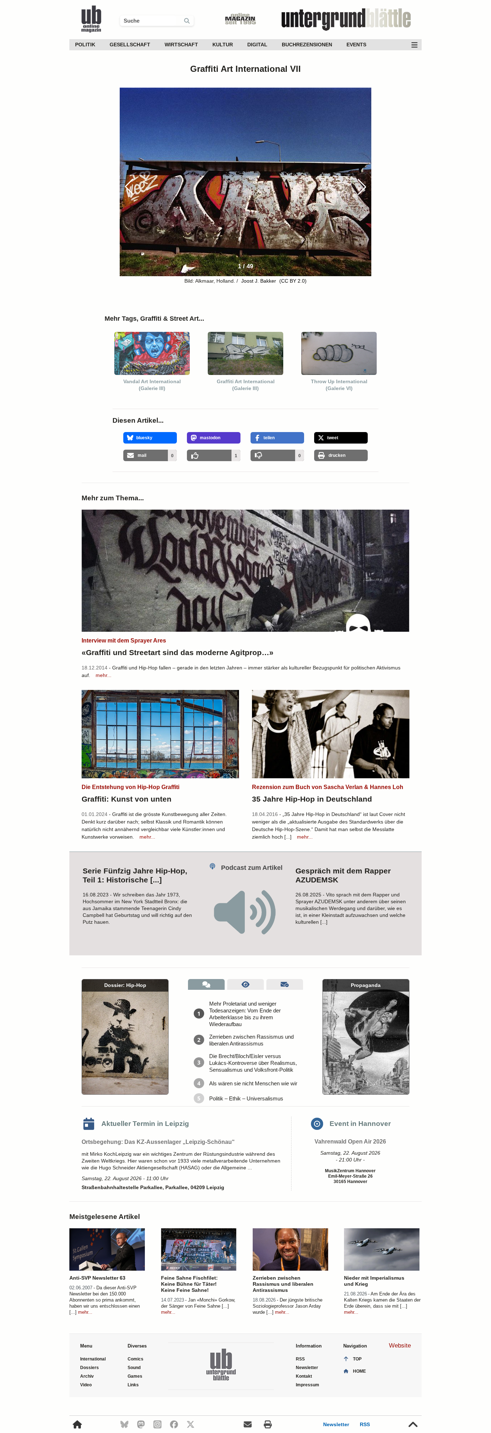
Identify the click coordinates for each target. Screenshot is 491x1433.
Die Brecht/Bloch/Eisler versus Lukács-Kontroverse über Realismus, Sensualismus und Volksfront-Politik (253, 1063)
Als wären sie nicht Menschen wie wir (253, 1083)
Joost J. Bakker (259, 281)
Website (400, 1345)
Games (135, 1376)
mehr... (103, 675)
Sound (134, 1367)
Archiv (87, 1376)
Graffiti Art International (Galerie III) (246, 385)
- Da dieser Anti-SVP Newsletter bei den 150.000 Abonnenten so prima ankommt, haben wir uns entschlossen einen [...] (104, 1300)
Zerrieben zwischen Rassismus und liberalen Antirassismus (251, 1040)
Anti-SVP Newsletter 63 (97, 1278)
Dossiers (89, 1367)
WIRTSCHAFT (181, 44)
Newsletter (336, 1424)
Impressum (307, 1384)
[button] (362, 187)
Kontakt (304, 1376)
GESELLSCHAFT (130, 44)
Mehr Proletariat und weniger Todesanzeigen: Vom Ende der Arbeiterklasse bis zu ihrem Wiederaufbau (245, 1014)
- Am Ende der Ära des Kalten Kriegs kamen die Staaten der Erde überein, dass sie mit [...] (382, 1300)
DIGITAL (257, 44)
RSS (365, 1424)
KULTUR (222, 44)
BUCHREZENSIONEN (307, 44)
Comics (135, 1359)
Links (133, 1384)
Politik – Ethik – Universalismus (246, 1098)
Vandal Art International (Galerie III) (152, 385)
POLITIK (85, 44)
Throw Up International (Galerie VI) (339, 385)
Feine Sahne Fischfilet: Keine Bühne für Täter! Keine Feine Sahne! (189, 1284)
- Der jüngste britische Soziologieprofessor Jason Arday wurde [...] (287, 1306)
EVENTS (356, 44)
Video (86, 1384)
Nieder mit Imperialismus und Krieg (374, 1281)
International (93, 1359)
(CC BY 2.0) (293, 281)
